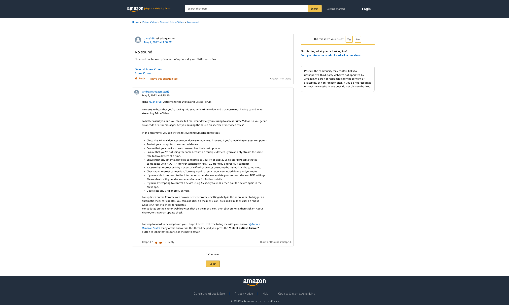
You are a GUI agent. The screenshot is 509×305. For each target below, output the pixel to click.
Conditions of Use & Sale (209, 293)
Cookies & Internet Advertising (296, 293)
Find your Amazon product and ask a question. (331, 55)
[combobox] (253, 8)
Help (265, 293)
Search (315, 8)
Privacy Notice (244, 293)
